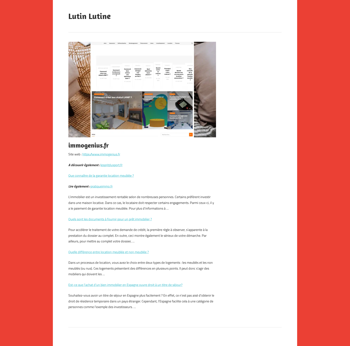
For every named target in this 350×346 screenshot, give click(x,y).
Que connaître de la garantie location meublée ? (101, 175)
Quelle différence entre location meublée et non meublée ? (108, 252)
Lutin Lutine (89, 16)
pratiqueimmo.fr (101, 186)
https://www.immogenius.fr (101, 154)
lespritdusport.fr (111, 165)
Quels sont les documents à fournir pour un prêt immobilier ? (110, 219)
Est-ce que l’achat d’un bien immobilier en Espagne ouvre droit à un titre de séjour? (125, 284)
